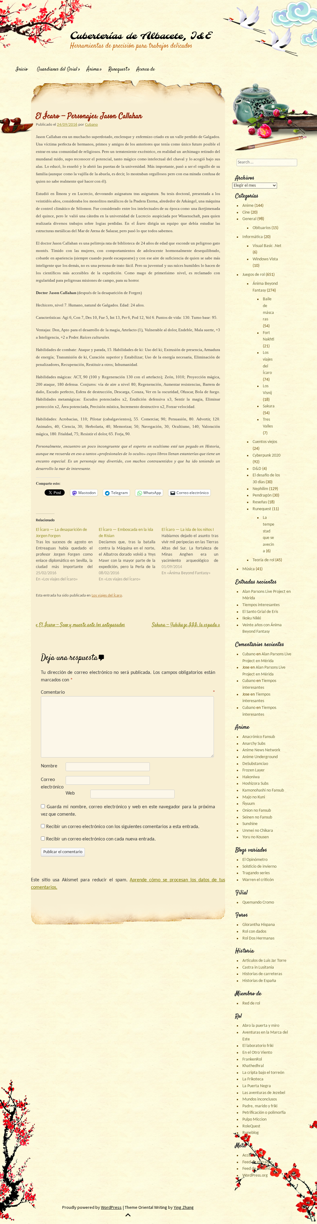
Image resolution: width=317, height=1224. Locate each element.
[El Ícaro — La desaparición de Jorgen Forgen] (67, 555)
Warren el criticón (258, 880)
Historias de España (259, 981)
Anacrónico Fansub (258, 737)
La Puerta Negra (256, 1086)
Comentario (128, 692)
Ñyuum (248, 803)
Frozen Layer (253, 770)
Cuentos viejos (265, 442)
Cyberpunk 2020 (266, 455)
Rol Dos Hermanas (258, 938)
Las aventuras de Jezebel (263, 1093)
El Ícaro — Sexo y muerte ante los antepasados (80, 625)
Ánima (93, 69)
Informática (252, 237)
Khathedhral (253, 1066)
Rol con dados (254, 931)
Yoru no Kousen (255, 837)
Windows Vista (265, 259)
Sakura (269, 406)
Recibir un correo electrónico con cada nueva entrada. (101, 839)
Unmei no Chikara (257, 830)
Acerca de (146, 69)
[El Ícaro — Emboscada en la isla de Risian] (130, 555)
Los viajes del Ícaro (107, 595)
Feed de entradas (257, 1162)
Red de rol (251, 1003)
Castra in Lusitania (258, 967)
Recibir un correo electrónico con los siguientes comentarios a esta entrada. (122, 826)
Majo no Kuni (253, 797)
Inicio (22, 69)
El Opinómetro (254, 859)
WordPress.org (255, 1175)
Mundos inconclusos (259, 1099)
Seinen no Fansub (257, 817)
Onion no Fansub (256, 810)
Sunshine (250, 824)
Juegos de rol (253, 274)
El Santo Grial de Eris (260, 612)
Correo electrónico (52, 783)
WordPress (111, 1207)
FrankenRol (252, 1059)
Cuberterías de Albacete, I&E (140, 36)
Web (70, 793)
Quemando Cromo (258, 902)
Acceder (249, 1155)
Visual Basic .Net (267, 246)
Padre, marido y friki (259, 1106)
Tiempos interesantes (261, 605)
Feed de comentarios (260, 1168)
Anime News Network (261, 750)
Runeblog (250, 1133)
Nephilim (260, 489)
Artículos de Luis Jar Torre (264, 960)
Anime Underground (260, 757)
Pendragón (262, 495)
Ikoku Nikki (251, 618)
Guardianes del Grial (57, 69)
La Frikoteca (252, 1079)
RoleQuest (251, 1126)
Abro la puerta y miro (260, 1025)
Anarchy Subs (253, 743)
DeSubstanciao (255, 764)
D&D (257, 469)
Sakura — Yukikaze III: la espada (186, 625)
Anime (248, 205)
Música (248, 569)
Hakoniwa (251, 777)
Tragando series (256, 873)
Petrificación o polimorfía (264, 1112)
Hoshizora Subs (255, 783)
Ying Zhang (184, 1207)
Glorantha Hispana (258, 924)
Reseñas (260, 502)
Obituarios (262, 228)
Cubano (91, 125)
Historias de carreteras (262, 974)
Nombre (49, 766)
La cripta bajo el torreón (263, 1072)
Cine (246, 212)
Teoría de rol (263, 560)
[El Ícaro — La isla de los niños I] (193, 551)
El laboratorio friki (257, 1046)
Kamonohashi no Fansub (263, 790)
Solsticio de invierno (259, 866)
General (249, 219)
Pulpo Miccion (254, 1119)
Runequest (117, 69)
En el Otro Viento (257, 1052)
